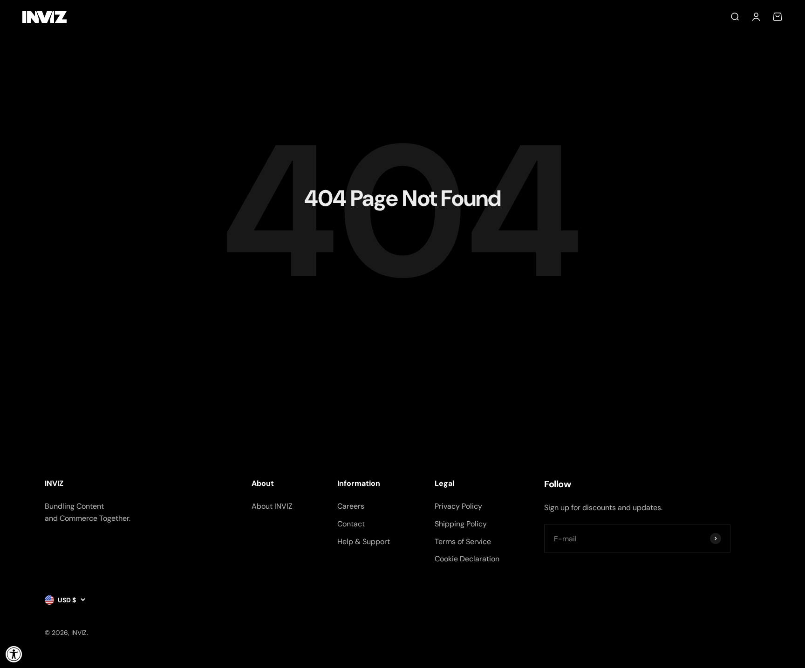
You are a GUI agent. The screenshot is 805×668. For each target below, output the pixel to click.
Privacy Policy (458, 506)
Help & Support (363, 541)
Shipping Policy (461, 524)
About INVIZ (272, 506)
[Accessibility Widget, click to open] (14, 654)
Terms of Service (463, 541)
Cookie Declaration (467, 559)
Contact (351, 524)
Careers (350, 506)
